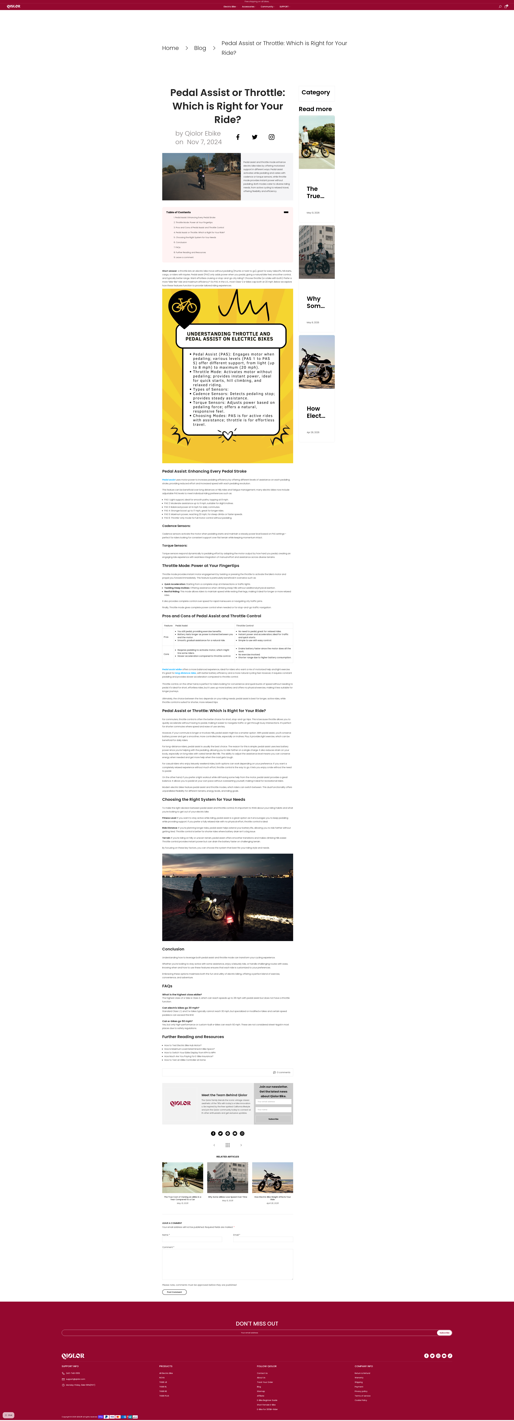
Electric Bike (230, 6)
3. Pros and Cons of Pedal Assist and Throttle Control (199, 227)
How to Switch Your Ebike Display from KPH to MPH (190, 1052)
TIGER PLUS (164, 1395)
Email (236, 1234)
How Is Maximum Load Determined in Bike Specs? (189, 1049)
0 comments (283, 1072)
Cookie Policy (361, 1400)
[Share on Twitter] (220, 1133)
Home (170, 48)
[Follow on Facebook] (238, 137)
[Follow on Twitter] (255, 137)
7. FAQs (177, 247)
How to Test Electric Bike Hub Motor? (183, 1045)
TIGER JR (163, 1382)
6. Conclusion (180, 242)
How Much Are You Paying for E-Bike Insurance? (188, 1056)
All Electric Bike (166, 1373)
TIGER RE (163, 1391)
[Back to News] (227, 1145)
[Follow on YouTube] (444, 1356)
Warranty (359, 1377)
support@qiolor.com (75, 1379)
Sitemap (261, 1391)
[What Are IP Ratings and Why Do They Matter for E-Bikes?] (214, 1145)
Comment (168, 1247)
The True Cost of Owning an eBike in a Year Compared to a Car (182, 1198)
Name (166, 1234)
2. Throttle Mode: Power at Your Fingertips (193, 222)
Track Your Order (265, 1382)
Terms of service (363, 1395)
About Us (261, 1377)
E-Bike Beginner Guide (267, 1400)
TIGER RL (163, 1386)
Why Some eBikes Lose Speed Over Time (227, 1197)
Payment (359, 1386)
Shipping (359, 1382)
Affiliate (260, 1395)
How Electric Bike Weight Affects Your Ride (272, 1198)
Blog (200, 48)
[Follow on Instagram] (271, 137)
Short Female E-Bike (266, 1404)
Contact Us (262, 1373)
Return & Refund (362, 1373)
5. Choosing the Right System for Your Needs (195, 237)
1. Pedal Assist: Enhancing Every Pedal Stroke (194, 217)
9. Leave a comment (184, 257)
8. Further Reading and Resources (190, 252)
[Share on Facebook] (213, 1133)
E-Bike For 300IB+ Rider (267, 1409)
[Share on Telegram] (227, 1133)
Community (267, 6)
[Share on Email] (235, 1133)
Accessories (248, 6)
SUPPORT (284, 6)
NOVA (162, 1377)
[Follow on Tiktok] (450, 1356)
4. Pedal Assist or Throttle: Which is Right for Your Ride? (199, 232)
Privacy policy (361, 1391)
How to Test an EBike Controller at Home (185, 1060)
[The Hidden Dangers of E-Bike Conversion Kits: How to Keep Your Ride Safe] (241, 1145)
